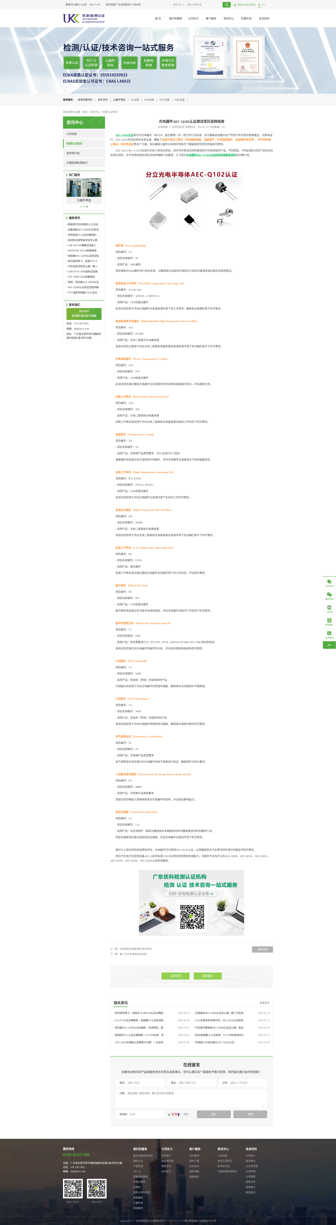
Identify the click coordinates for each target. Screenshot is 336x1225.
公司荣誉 (250, 1176)
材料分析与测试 (141, 1192)
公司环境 (250, 1171)
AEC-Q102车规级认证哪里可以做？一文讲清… (151, 1042)
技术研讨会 (73, 153)
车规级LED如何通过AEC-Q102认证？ (232, 1042)
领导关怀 (250, 1182)
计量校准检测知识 (77, 162)
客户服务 (211, 18)
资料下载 (194, 1161)
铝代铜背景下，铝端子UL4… (82, 261)
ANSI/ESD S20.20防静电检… (82, 250)
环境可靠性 (139, 1182)
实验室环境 (167, 1161)
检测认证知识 (110, 112)
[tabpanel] (84, 193)
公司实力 (193, 18)
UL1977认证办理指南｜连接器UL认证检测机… (151, 1020)
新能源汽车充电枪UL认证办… (83, 224)
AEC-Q (137, 1171)
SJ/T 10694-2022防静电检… (81, 277)
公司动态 (71, 134)
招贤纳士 (250, 1187)
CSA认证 (149, 99)
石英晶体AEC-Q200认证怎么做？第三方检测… (232, 1013)
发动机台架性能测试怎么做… (83, 240)
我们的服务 (175, 18)
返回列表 (262, 949)
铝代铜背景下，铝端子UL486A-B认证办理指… (151, 1013)
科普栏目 (246, 18)
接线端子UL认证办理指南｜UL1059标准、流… (151, 1035)
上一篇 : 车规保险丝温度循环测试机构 (131, 949)
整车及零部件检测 (143, 1155)
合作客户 (166, 1155)
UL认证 (135, 99)
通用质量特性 (85, 99)
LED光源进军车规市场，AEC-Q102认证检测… (232, 1020)
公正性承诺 (252, 1166)
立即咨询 (175, 975)
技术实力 (166, 1171)
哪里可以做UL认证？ (67, 4)
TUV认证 (164, 99)
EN (263, 5)
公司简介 (250, 1155)
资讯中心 (228, 18)
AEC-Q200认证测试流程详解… (83, 287)
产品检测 (138, 1166)
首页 (85, 112)
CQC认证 (180, 99)
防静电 (137, 1187)
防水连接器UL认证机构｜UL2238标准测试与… (232, 1035)
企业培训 (194, 1166)
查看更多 (265, 1003)
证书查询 (194, 1155)
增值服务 (138, 1208)
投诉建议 (250, 1161)
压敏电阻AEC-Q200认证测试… (83, 229)
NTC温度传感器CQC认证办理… (81, 293)
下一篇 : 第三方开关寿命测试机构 (128, 954)
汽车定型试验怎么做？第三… (83, 266)
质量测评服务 (140, 1176)
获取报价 (207, 975)
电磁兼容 (138, 1197)
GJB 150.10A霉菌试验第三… (82, 245)
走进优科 (264, 18)
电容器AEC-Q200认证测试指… (83, 256)
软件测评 (103, 99)
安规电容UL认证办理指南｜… (83, 235)
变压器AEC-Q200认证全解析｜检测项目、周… (151, 1027)
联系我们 (250, 1192)
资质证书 (166, 1166)
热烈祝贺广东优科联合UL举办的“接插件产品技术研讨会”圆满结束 (131, 4)
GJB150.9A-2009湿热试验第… (83, 271)
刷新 (186, 1114)
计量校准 (138, 1203)
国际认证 (138, 1161)
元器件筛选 (119, 99)
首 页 (158, 18)
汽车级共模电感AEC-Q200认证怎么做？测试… (232, 1027)
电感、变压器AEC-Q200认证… (83, 282)
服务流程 (194, 1171)
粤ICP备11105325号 (173, 1221)
